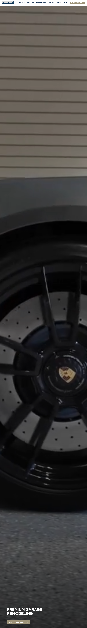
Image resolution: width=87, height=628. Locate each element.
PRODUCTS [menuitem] (30, 2)
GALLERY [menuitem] (51, 2)
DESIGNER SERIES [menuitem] (41, 2)
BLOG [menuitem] (65, 2)
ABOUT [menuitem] (59, 2)
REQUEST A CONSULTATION (77, 2)
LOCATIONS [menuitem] (22, 2)
